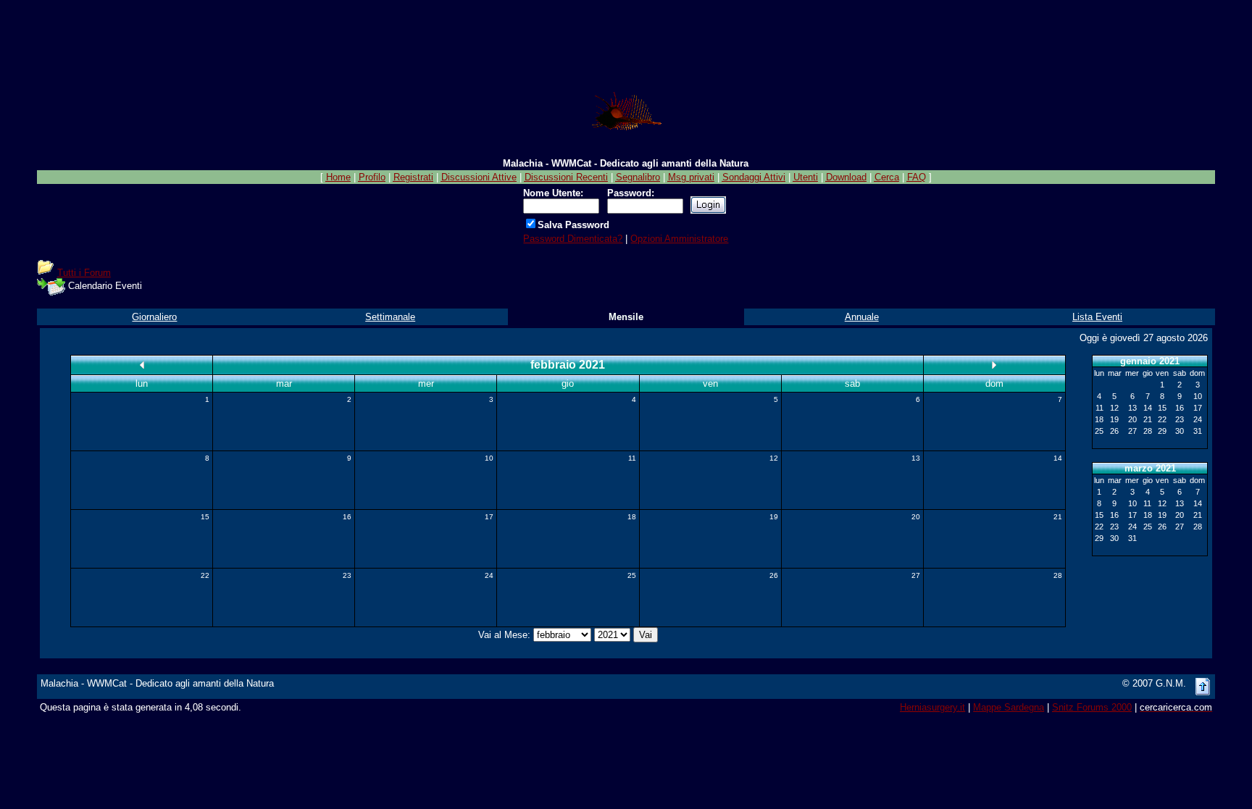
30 (1179, 431)
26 (773, 575)
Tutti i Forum (84, 272)
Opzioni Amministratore (679, 238)
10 (489, 458)
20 (915, 517)
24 (489, 575)
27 (915, 575)
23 (347, 575)
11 (632, 458)
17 (489, 517)
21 (1057, 517)
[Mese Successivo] (994, 365)
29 (1162, 431)
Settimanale (390, 316)
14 (1057, 458)
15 (205, 517)
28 (1057, 575)
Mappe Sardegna (1008, 707)
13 (915, 458)
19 (773, 517)
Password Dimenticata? (572, 238)
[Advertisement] (626, 38)
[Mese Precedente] (142, 365)
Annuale (862, 316)
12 (773, 458)
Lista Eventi (1097, 316)
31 (1197, 431)
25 (631, 575)
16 (347, 517)
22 (205, 575)
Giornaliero (154, 316)
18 (631, 517)
